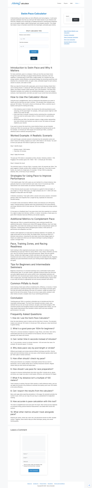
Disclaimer (50, 483)
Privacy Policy (43, 483)
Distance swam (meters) (24, 34)
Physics (66, 3)
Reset (33, 58)
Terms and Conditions (59, 483)
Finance (59, 3)
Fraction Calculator (69, 35)
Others (77, 3)
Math (71, 3)
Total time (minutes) (23, 42)
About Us (29, 483)
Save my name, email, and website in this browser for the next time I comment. (33, 465)
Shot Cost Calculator (69, 39)
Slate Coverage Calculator (71, 37)
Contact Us (35, 483)
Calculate (33, 51)
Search (67, 16)
